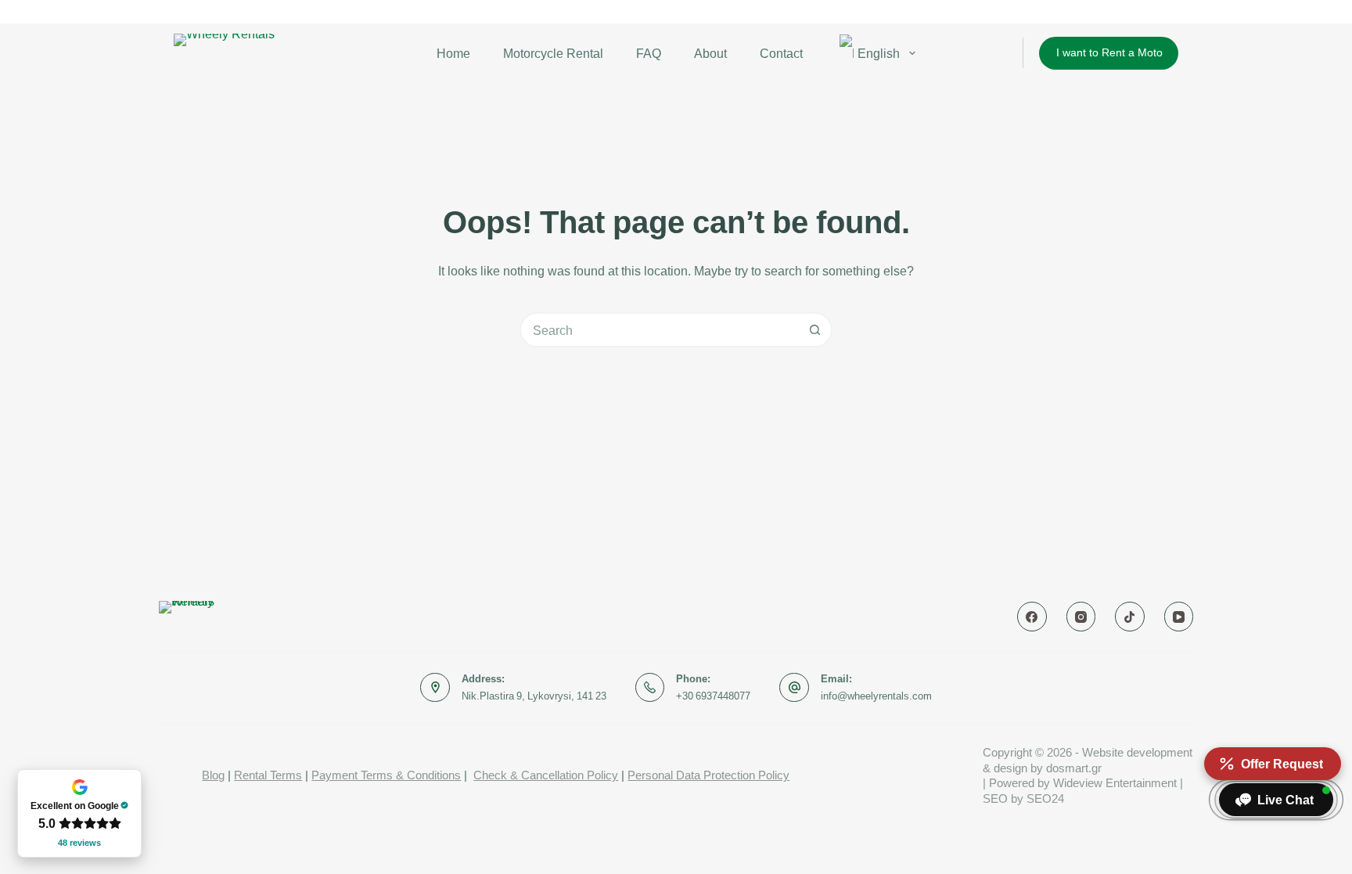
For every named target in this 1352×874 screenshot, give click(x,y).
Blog (213, 775)
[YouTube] (1179, 616)
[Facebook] (1032, 616)
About (710, 53)
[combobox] (660, 329)
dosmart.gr (1074, 768)
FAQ (648, 53)
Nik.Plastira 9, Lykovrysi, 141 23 (534, 696)
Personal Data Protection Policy (708, 775)
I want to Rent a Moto (1109, 52)
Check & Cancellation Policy (545, 775)
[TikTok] (1130, 616)
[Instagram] (1081, 616)
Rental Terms (268, 775)
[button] (1276, 799)
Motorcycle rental (553, 53)
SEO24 (1045, 798)
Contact (781, 53)
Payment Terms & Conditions (386, 775)
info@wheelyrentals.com (876, 696)
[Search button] (815, 330)
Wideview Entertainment (1115, 783)
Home (453, 53)
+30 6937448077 (713, 696)
